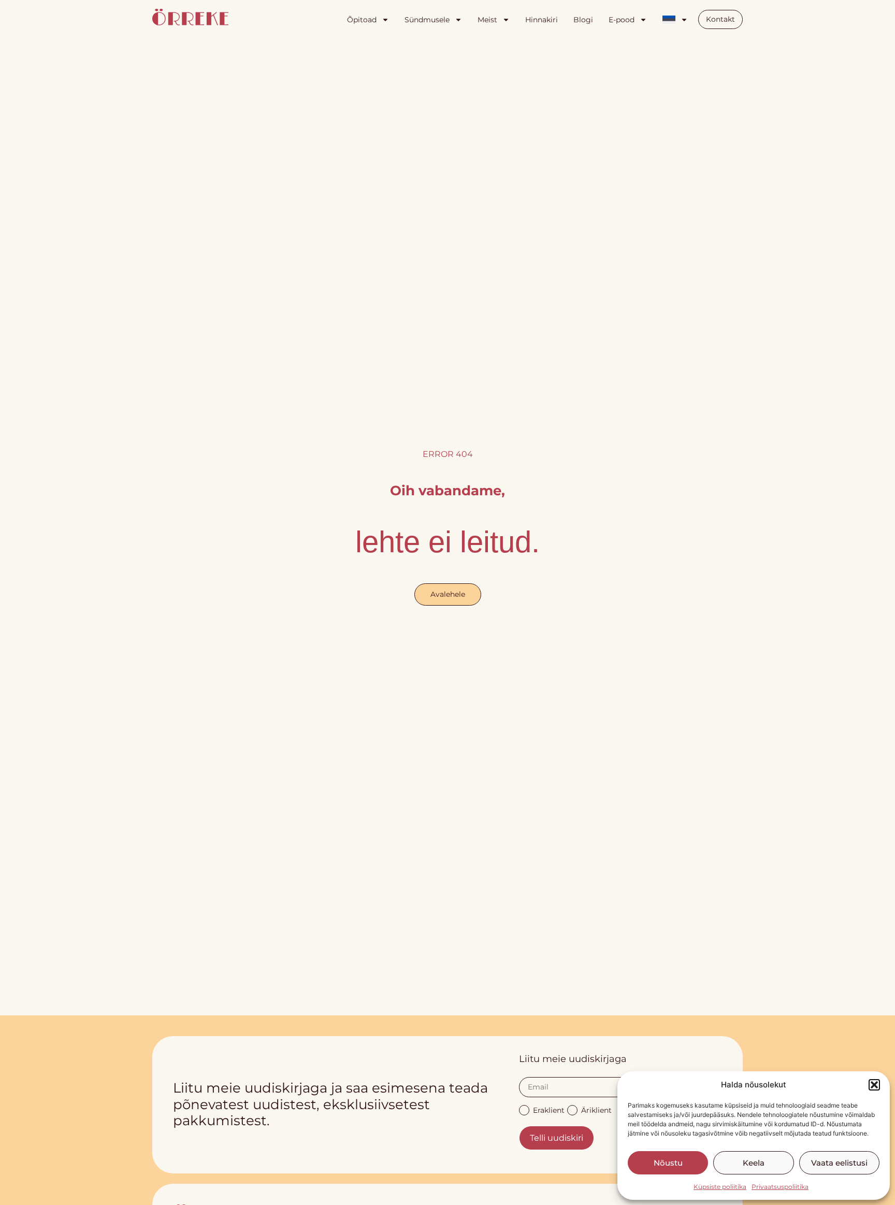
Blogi (583, 19)
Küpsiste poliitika (720, 1186)
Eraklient (549, 1110)
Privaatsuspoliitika (780, 1186)
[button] (874, 1085)
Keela (753, 1163)
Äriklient (596, 1110)
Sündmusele (427, 19)
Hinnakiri (541, 19)
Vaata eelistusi (839, 1163)
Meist (487, 19)
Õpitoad (362, 19)
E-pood (621, 19)
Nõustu (668, 1163)
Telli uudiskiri (556, 1138)
